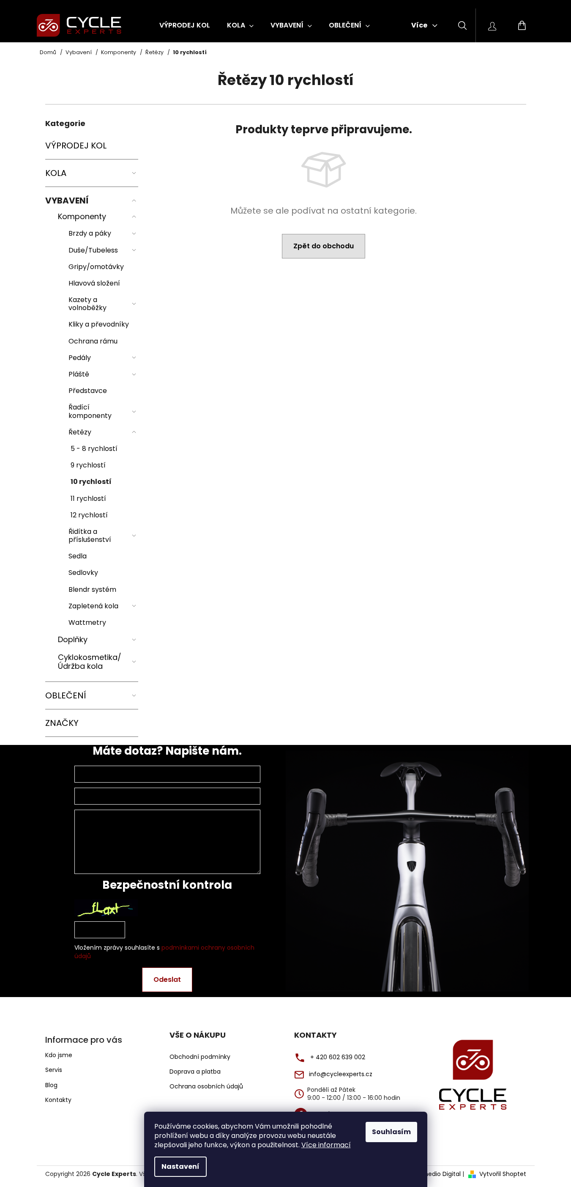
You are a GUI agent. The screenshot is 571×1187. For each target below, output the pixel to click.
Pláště (78, 374)
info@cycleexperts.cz (340, 1074)
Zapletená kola (93, 606)
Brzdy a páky (89, 233)
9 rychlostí (88, 465)
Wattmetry (87, 622)
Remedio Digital (438, 1174)
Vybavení (67, 200)
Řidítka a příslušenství (89, 535)
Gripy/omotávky (96, 267)
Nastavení (180, 1166)
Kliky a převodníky (98, 324)
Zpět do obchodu (323, 246)
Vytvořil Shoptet (502, 1174)
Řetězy (79, 432)
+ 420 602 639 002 (337, 1057)
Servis (53, 1070)
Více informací (326, 1145)
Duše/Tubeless (93, 250)
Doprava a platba (195, 1072)
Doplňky (72, 639)
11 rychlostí (88, 498)
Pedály (79, 358)
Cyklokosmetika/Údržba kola (89, 662)
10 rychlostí (91, 481)
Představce (87, 391)
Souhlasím (391, 1132)
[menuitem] (185, 25)
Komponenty (82, 216)
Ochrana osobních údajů (206, 1087)
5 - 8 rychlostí (94, 448)
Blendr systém (92, 589)
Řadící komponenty (90, 411)
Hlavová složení (94, 283)
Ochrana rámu (92, 341)
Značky (62, 723)
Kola (55, 173)
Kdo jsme (58, 1055)
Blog (51, 1085)
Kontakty (58, 1100)
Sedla (77, 556)
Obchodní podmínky (199, 1057)
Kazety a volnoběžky (87, 304)
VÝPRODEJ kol (76, 145)
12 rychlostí (89, 515)
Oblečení (65, 695)
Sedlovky (83, 572)
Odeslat (167, 979)
